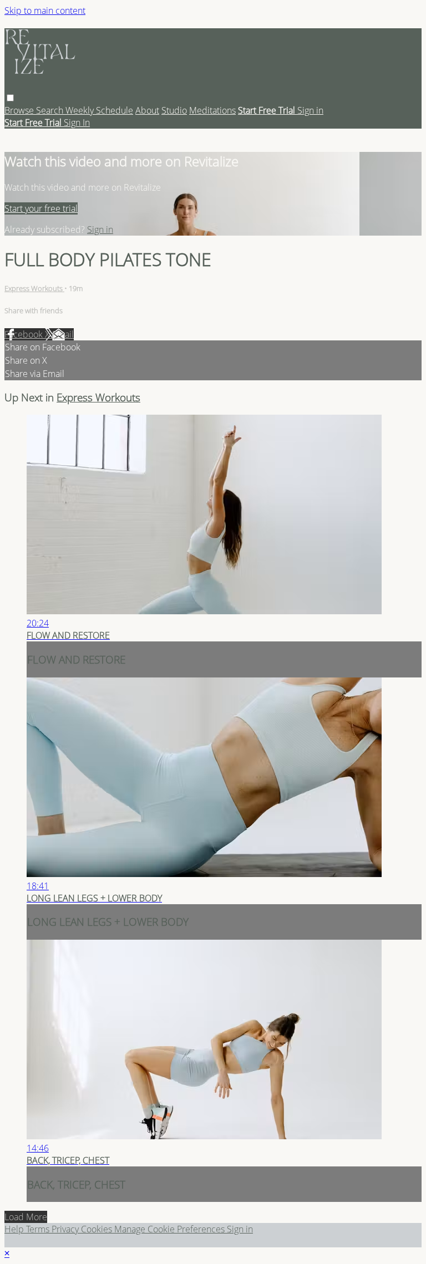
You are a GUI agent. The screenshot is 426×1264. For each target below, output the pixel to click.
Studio (174, 110)
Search (50, 110)
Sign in (310, 110)
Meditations (212, 110)
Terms (39, 1229)
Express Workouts (34, 288)
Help (15, 1229)
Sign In (77, 122)
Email (63, 334)
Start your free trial (41, 208)
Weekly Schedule (99, 110)
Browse (20, 110)
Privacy (66, 1229)
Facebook (24, 334)
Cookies (97, 1229)
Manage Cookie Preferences (170, 1229)
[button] (10, 97)
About (147, 110)
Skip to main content (44, 10)
